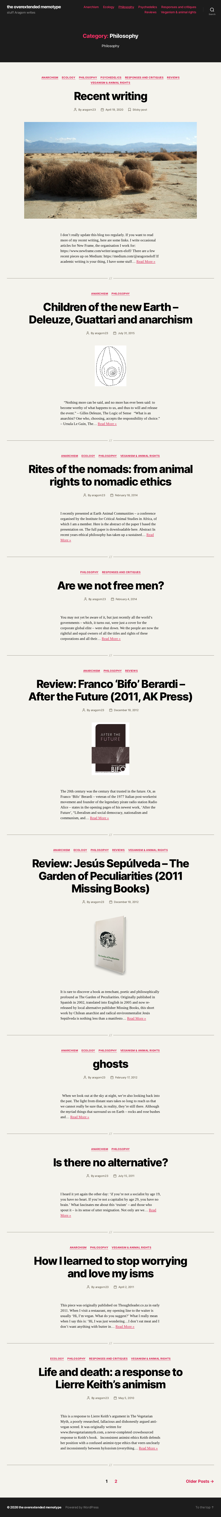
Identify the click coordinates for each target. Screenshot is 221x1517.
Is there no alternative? (110, 1162)
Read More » (145, 261)
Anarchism (91, 7)
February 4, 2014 (126, 599)
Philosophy (126, 7)
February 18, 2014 (126, 495)
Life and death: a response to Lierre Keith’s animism (110, 1378)
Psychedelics (147, 7)
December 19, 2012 (126, 710)
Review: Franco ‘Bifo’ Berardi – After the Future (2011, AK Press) (110, 690)
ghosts (110, 1063)
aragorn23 (89, 109)
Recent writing (110, 96)
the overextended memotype (34, 7)
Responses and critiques (178, 7)
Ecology (108, 7)
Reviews (151, 12)
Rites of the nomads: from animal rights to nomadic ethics (110, 475)
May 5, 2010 (126, 1398)
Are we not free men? (110, 585)
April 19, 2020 (114, 109)
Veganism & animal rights (178, 12)
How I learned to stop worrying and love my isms (110, 1267)
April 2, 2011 (126, 1287)
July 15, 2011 (126, 1176)
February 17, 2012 (126, 1077)
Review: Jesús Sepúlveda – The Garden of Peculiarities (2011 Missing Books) (110, 876)
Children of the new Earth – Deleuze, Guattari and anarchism (110, 313)
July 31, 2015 (126, 333)
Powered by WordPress (82, 1507)
